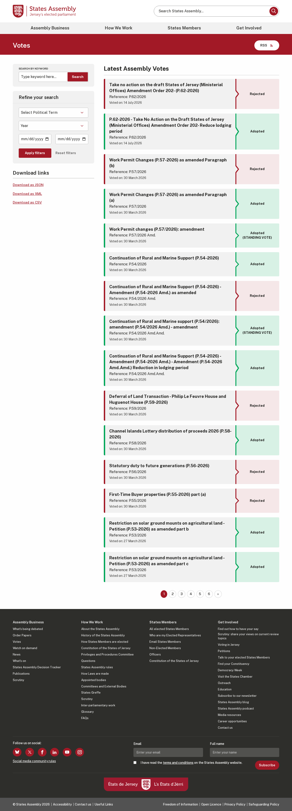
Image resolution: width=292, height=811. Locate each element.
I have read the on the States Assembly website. (191, 762)
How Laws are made (95, 673)
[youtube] (67, 752)
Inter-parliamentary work (98, 705)
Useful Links (103, 804)
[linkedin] (54, 752)
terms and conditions (178, 762)
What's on (19, 661)
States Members (184, 28)
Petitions (224, 651)
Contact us (225, 727)
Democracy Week (230, 670)
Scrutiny (18, 680)
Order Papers (22, 635)
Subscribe (267, 765)
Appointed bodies (93, 680)
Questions (88, 661)
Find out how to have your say (238, 629)
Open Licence (211, 804)
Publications (21, 673)
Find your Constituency (233, 664)
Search (77, 77)
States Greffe (91, 692)
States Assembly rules (97, 667)
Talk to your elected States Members (244, 657)
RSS (263, 45)
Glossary (87, 711)
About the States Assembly (100, 629)
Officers (155, 654)
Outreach (224, 683)
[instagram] (79, 752)
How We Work (118, 28)
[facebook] (42, 752)
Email (137, 744)
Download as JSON (28, 185)
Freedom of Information (180, 804)
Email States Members (165, 641)
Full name (217, 744)
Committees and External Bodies (103, 686)
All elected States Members (169, 629)
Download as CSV (27, 202)
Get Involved (248, 28)
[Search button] (273, 11)
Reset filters (65, 153)
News (17, 654)
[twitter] (29, 752)
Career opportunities (232, 721)
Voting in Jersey (229, 644)
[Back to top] (281, 795)
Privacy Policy (234, 804)
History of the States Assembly (103, 635)
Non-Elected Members (165, 648)
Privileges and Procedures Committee (107, 654)
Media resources (229, 715)
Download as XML (27, 194)
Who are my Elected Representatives (175, 635)
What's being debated (28, 629)
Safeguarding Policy (264, 804)
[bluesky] (17, 752)
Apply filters (35, 153)
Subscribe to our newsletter (237, 695)
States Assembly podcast (236, 708)
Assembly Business (50, 28)
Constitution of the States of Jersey (105, 648)
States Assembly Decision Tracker (37, 667)
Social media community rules (34, 761)
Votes (17, 641)
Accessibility (62, 804)
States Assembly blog (233, 702)
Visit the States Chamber (235, 676)
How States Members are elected (104, 641)
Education (225, 689)
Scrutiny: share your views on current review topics (248, 636)
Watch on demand (25, 648)
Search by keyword (33, 68)
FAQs (85, 718)
